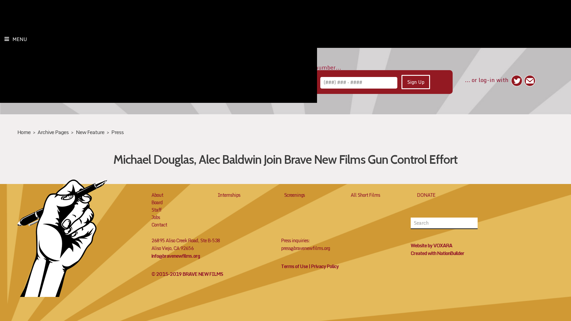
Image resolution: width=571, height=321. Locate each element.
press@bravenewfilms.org (305, 248)
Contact (159, 225)
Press (117, 132)
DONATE (426, 195)
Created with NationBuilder (437, 253)
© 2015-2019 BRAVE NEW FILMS (187, 274)
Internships (229, 195)
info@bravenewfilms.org (175, 256)
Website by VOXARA (431, 245)
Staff (156, 210)
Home (24, 132)
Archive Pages (53, 132)
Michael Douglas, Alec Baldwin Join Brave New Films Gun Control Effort (285, 159)
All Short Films (365, 195)
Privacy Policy (325, 266)
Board (157, 202)
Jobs (155, 217)
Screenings (294, 195)
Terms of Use (294, 266)
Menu (19, 39)
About (157, 195)
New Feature (90, 132)
